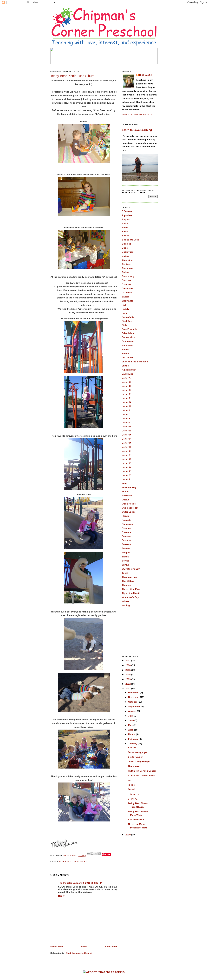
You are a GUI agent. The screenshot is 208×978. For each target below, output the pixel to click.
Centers (126, 264)
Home (84, 946)
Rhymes (126, 532)
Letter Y (126, 475)
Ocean (125, 499)
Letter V (126, 463)
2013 (128, 679)
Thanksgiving (129, 577)
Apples (126, 219)
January (133, 743)
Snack (125, 556)
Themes (126, 585)
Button (71, 861)
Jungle (126, 365)
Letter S (126, 451)
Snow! (131, 789)
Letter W (126, 467)
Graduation (128, 341)
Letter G (126, 402)
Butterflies (127, 252)
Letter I (126, 410)
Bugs (125, 247)
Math (124, 483)
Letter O (126, 434)
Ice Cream (127, 357)
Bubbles (126, 243)
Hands (125, 349)
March (132, 734)
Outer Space (129, 512)
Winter (125, 601)
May (130, 725)
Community (128, 276)
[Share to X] (96, 853)
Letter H (126, 406)
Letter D (126, 390)
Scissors (126, 540)
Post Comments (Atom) (79, 953)
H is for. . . (133, 794)
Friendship (128, 333)
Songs (125, 560)
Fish (124, 325)
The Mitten (128, 581)
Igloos (131, 784)
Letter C (126, 386)
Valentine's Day (130, 597)
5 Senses (127, 211)
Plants (125, 516)
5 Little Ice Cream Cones (141, 775)
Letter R (126, 447)
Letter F (126, 398)
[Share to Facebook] (99, 853)
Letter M (126, 426)
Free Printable (129, 329)
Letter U (126, 459)
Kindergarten (129, 369)
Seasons (126, 544)
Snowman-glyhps (137, 752)
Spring (125, 564)
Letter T (126, 455)
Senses (126, 548)
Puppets (126, 520)
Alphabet (127, 215)
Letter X (126, 471)
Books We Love (130, 239)
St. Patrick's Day (131, 569)
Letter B (82, 861)
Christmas (127, 268)
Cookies (126, 280)
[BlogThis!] (92, 853)
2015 (128, 670)
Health (125, 353)
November (134, 697)
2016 (128, 665)
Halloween (127, 345)
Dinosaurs (127, 288)
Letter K (126, 418)
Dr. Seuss (127, 292)
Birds (125, 231)
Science (126, 536)
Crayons (126, 284)
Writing (126, 605)
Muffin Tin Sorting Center (142, 771)
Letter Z (126, 479)
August (132, 711)
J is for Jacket (135, 757)
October (133, 701)
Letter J (126, 414)
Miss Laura (69, 856)
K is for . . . (134, 747)
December (134, 692)
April (131, 729)
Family (125, 309)
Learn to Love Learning (137, 130)
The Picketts (65, 883)
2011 (128, 688)
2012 (128, 683)
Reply (61, 896)
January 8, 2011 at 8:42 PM (87, 883)
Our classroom (130, 507)
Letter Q (126, 443)
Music (125, 491)
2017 (128, 660)
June (131, 720)
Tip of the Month (131, 593)
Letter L (126, 422)
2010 (128, 834)
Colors (125, 272)
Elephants (127, 300)
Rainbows (127, 524)
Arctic (125, 223)
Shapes (126, 552)
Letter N (126, 430)
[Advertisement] (138, 631)
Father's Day (129, 317)
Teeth (125, 573)
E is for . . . (133, 798)
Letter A (126, 378)
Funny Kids (128, 337)
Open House (129, 503)
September (134, 706)
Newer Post (56, 946)
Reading (126, 528)
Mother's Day (129, 487)
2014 (128, 674)
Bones (125, 235)
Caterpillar (127, 260)
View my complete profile (137, 114)
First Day (127, 321)
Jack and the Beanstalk (135, 361)
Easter (125, 296)
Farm (124, 313)
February (133, 739)
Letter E (126, 394)
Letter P (126, 438)
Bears (62, 861)
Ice (129, 780)
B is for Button (136, 819)
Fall (124, 304)
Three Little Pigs (131, 589)
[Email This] (88, 853)
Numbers (127, 495)
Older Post (111, 946)
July (131, 715)
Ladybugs (127, 373)
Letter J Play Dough (139, 761)
